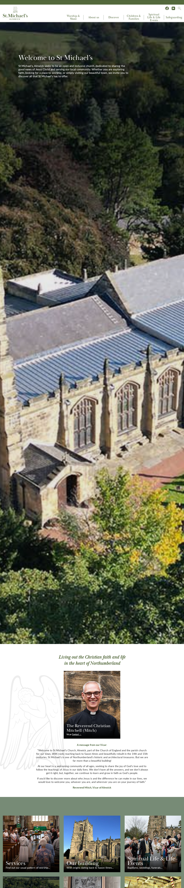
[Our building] (92, 844)
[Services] (31, 844)
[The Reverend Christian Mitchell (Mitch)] (92, 705)
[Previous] (2, 25)
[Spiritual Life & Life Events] (153, 844)
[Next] (181, 25)
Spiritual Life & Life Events (153, 17)
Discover (113, 17)
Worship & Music (73, 17)
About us (93, 17)
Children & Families (134, 17)
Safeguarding (174, 17)
